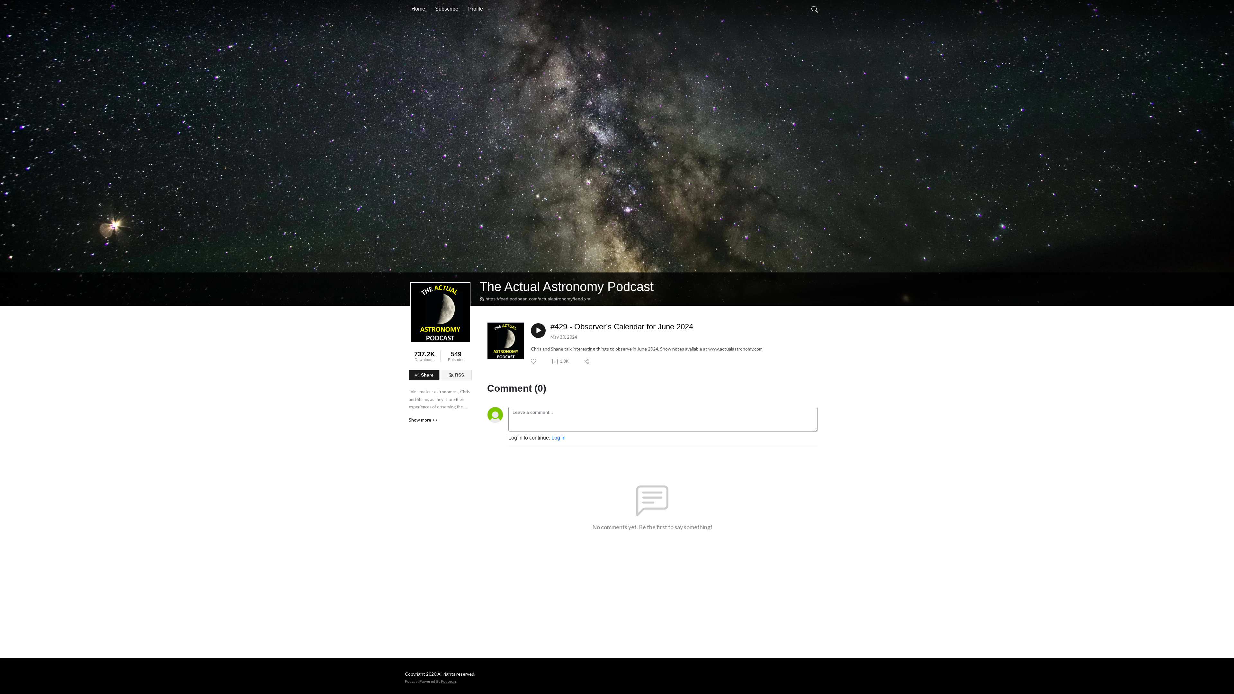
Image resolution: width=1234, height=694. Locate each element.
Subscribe (446, 9)
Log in (558, 437)
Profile (475, 9)
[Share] (587, 361)
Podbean (448, 681)
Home (418, 9)
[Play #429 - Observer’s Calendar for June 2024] (538, 330)
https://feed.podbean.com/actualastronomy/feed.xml (538, 298)
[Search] (814, 9)
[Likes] (534, 361)
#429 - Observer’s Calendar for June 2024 (621, 326)
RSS (459, 375)
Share (427, 375)
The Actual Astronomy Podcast (566, 287)
